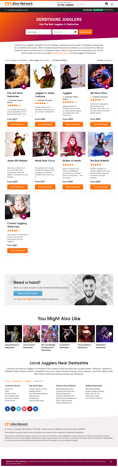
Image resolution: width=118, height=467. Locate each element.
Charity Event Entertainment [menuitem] (66, 398)
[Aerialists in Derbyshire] (104, 333)
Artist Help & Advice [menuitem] (93, 396)
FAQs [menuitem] (7, 391)
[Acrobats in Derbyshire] (68, 333)
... (26, 114)
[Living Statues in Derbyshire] (13, 333)
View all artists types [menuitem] (36, 400)
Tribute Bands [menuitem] (34, 396)
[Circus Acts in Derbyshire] (31, 333)
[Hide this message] (111, 461)
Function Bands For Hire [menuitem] (38, 389)
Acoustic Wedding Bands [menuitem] (38, 393)
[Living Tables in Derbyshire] (86, 333)
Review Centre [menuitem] (10, 393)
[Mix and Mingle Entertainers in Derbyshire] (49, 333)
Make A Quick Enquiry (28, 293)
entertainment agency (60, 53)
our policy (24, 463)
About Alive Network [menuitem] (93, 389)
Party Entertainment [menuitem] (63, 393)
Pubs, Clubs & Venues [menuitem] (64, 400)
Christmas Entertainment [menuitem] (65, 396)
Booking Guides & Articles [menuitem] (95, 391)
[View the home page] (19, 4)
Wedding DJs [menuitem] (34, 398)
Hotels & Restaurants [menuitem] (64, 403)
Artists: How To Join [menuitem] (93, 393)
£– (39, 60)
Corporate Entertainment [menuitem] (65, 391)
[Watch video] (23, 86)
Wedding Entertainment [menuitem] (64, 389)
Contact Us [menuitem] (9, 389)
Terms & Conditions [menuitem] (12, 398)
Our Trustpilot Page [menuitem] (12, 396)
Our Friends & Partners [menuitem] (94, 398)
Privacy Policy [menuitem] (10, 400)
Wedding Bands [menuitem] (35, 391)
